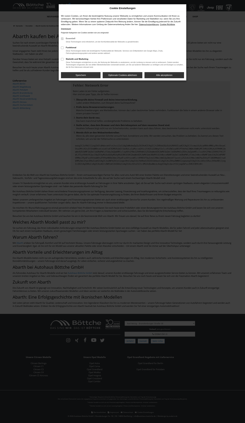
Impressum (66, 28)
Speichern (81, 75)
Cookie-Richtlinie (167, 24)
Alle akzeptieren (164, 75)
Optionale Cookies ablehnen (122, 75)
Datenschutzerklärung (149, 24)
